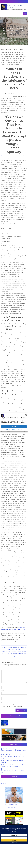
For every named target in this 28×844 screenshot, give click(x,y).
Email (3, 690)
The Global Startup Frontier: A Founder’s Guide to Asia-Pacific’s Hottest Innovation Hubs (13, 756)
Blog (4, 49)
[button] (26, 415)
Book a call (4, 156)
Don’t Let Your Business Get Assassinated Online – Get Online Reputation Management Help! (14, 654)
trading (14, 641)
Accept (14, 426)
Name (3, 685)
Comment (4, 669)
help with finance (12, 635)
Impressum (20, 429)
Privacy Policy (8, 429)
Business (5, 784)
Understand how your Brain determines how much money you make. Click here (13, 806)
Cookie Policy (15, 429)
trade (8, 641)
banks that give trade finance (10, 633)
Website (3, 696)
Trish (10, 49)
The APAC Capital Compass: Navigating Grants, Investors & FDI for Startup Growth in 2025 (13, 750)
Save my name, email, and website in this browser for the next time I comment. (13, 705)
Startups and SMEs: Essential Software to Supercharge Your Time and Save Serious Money (13, 770)
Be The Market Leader (15, 6)
